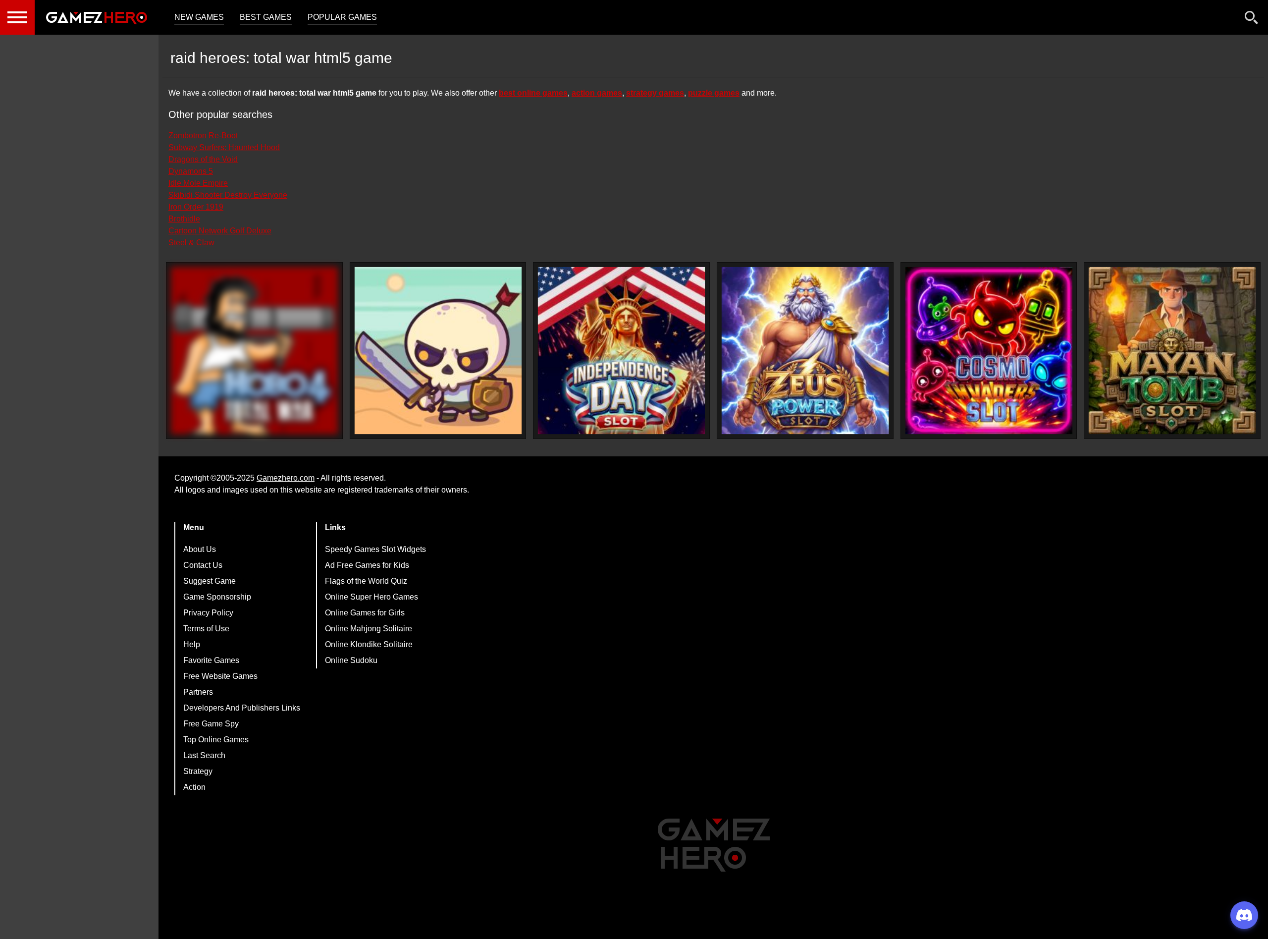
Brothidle (184, 219)
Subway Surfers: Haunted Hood (224, 147)
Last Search (204, 755)
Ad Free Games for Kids (367, 565)
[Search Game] (1252, 19)
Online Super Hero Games (371, 597)
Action (194, 787)
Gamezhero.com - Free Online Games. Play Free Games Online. (96, 17)
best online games (533, 93)
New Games (199, 17)
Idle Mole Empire (198, 183)
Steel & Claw (191, 242)
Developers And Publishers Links (241, 708)
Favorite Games (211, 660)
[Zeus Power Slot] (805, 351)
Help (191, 644)
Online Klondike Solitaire (369, 644)
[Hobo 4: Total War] (254, 351)
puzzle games (714, 93)
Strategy (197, 771)
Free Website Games (220, 676)
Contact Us (202, 565)
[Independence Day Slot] (621, 351)
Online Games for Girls (365, 612)
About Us (199, 549)
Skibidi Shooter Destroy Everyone (227, 195)
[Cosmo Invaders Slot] (989, 351)
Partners (198, 692)
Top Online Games (216, 739)
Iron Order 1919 (195, 207)
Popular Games (342, 17)
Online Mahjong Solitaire (368, 628)
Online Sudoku (351, 660)
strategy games (655, 93)
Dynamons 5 (190, 171)
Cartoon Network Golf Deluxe (219, 230)
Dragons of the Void (203, 159)
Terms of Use (206, 628)
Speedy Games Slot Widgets (375, 549)
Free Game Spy (211, 723)
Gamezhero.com (286, 478)
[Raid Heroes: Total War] (438, 351)
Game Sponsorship (217, 597)
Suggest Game (209, 581)
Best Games (266, 17)
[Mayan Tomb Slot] (1172, 351)
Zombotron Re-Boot (203, 135)
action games (597, 93)
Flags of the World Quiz (366, 581)
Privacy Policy (208, 612)
